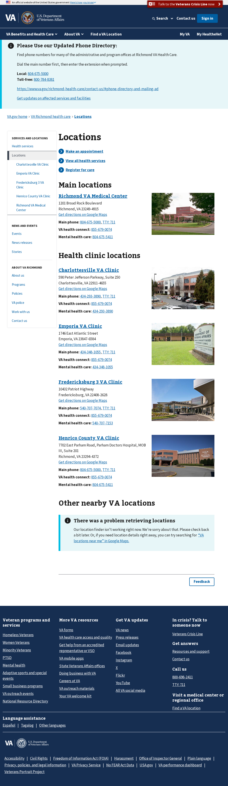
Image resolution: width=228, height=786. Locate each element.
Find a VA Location (106, 34)
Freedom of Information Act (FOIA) (81, 758)
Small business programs (23, 686)
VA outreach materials (76, 688)
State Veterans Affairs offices (82, 665)
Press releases (127, 637)
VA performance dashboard (180, 765)
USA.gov (146, 765)
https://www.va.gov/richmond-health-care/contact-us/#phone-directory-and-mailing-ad (88, 88)
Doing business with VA (77, 673)
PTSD (7, 657)
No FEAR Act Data (120, 765)
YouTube (123, 682)
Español (9, 725)
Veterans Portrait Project (24, 771)
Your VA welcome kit (75, 696)
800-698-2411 (182, 677)
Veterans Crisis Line (187, 634)
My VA (185, 34)
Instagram (124, 660)
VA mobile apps (71, 658)
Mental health (14, 665)
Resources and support (191, 651)
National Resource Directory (25, 701)
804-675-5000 (38, 73)
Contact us (186, 18)
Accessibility (14, 758)
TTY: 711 (178, 684)
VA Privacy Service (86, 765)
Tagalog (27, 725)
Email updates (127, 644)
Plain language (199, 758)
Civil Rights (39, 758)
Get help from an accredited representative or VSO (81, 647)
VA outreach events (18, 693)
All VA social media (130, 690)
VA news (122, 630)
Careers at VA (69, 680)
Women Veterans (16, 642)
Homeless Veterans (18, 634)
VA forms (66, 630)
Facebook (123, 652)
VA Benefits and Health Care (30, 34)
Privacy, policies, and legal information (35, 765)
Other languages (52, 725)
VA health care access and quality (85, 637)
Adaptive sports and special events (25, 675)
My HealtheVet (209, 34)
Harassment (124, 758)
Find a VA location (186, 708)
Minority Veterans (17, 650)
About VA (72, 34)
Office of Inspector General (160, 758)
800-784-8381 (44, 79)
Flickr (120, 675)
